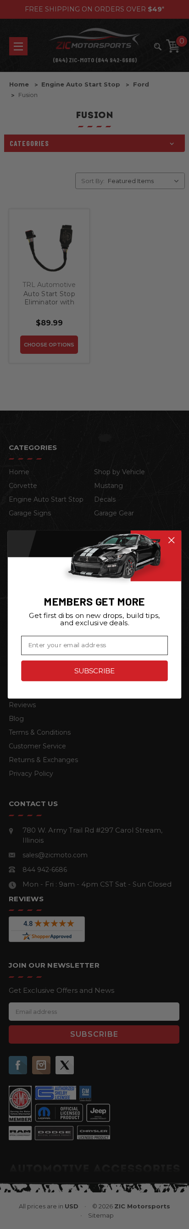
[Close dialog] (171, 540)
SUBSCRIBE (94, 670)
